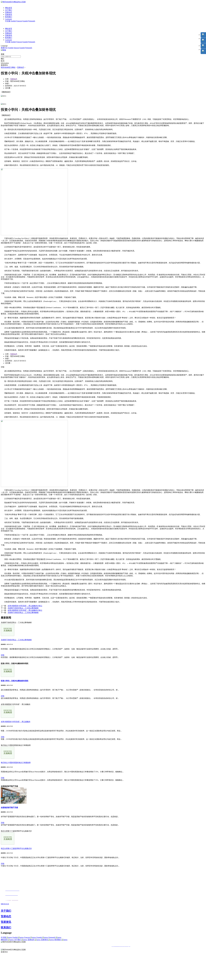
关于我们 (8, 10)
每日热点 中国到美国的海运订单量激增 (15, 762)
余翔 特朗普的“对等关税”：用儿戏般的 (15, 722)
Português (31, 21)
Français (19, 21)
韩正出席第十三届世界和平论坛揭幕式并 (16, 848)
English (13, 21)
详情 (2, 655)
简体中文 (4, 48)
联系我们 (8, 17)
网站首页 (8, 8)
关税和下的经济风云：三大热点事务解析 (23, 608)
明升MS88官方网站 (8, 67)
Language (8, 19)
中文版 (7, 21)
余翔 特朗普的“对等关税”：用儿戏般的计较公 (25, 606)
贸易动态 (8, 12)
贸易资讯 (8, 14)
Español (25, 21)
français (16, 48)
